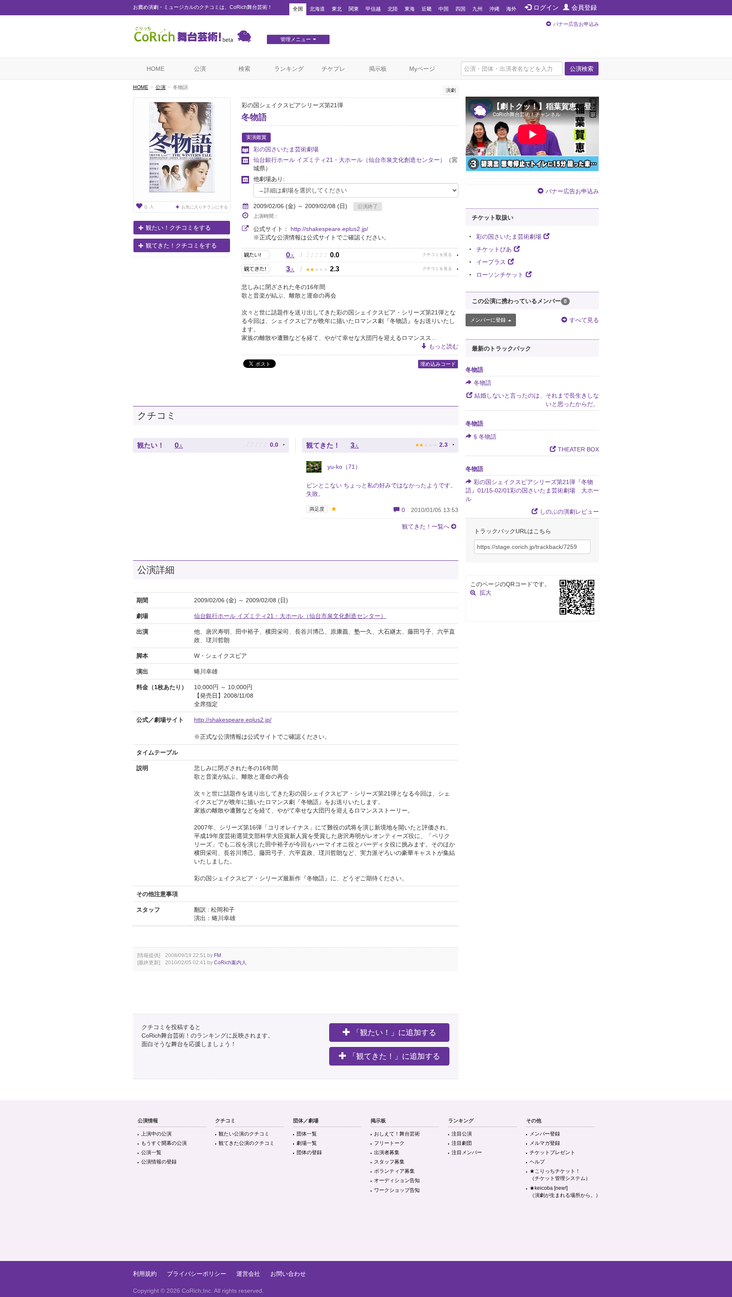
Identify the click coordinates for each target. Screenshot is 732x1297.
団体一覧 (307, 1134)
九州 (477, 9)
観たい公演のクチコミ (244, 1134)
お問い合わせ (288, 1273)
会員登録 (584, 7)
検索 (244, 68)
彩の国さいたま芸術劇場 (286, 149)
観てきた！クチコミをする (181, 245)
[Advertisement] (366, 1233)
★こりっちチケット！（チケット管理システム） (560, 1174)
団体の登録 (309, 1152)
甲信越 (373, 9)
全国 (298, 9)
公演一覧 (151, 1152)
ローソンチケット (500, 274)
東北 (337, 9)
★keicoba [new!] (565, 1191)
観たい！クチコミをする (178, 227)
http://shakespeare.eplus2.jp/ (329, 228)
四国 (460, 9)
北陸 (393, 9)
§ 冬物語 (485, 436)
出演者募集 (386, 1152)
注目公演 (462, 1134)
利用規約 (145, 1273)
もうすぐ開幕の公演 (164, 1143)
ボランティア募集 (394, 1171)
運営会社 (248, 1273)
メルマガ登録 (545, 1143)
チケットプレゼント (552, 1152)
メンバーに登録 (488, 320)
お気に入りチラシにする (204, 207)
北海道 (317, 9)
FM (217, 955)
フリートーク (389, 1143)
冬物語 (254, 117)
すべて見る (584, 320)
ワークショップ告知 (397, 1190)
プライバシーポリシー (196, 1273)
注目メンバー (467, 1152)
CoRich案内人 (230, 963)
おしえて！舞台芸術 (397, 1134)
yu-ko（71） (343, 466)
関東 (354, 9)
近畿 (426, 9)
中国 (443, 9)
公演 (200, 68)
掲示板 (378, 68)
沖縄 (494, 9)
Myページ (422, 68)
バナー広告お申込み (576, 24)
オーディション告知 (397, 1180)
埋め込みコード (438, 364)
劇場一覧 (307, 1143)
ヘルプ (537, 1162)
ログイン (546, 7)
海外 (511, 9)
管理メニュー (295, 39)
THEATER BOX (578, 449)
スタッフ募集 (389, 1162)
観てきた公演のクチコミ (246, 1143)
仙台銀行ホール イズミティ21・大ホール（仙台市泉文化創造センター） (349, 159)
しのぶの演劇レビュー (569, 511)
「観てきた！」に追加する (394, 1056)
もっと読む (443, 346)
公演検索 (581, 68)
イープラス (491, 262)
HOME (155, 68)
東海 (410, 9)
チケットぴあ (494, 249)
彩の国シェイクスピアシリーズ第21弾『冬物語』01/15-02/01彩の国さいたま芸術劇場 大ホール (532, 490)
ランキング (289, 68)
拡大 (485, 592)
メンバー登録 (545, 1134)
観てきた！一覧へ (425, 526)
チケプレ (333, 68)
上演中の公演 (156, 1134)
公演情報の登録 (159, 1162)
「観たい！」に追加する (394, 1032)
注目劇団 (462, 1143)
